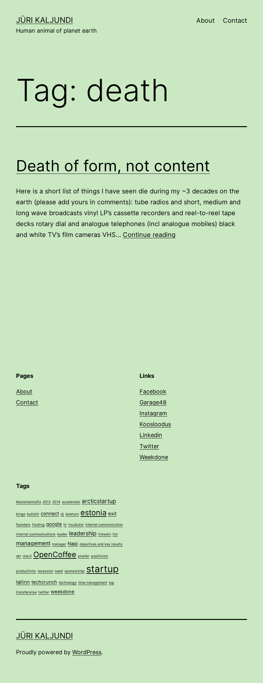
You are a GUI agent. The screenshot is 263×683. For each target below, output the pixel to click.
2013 (47, 502)
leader (62, 534)
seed (59, 571)
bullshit (33, 514)
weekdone (62, 592)
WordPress (86, 652)
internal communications (35, 534)
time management (92, 583)
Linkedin (151, 435)
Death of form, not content (113, 165)
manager (59, 544)
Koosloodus (155, 424)
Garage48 (153, 402)
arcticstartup (99, 501)
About (205, 20)
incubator (76, 525)
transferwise (26, 592)
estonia (93, 512)
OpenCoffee (54, 554)
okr (18, 556)
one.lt (27, 556)
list (115, 534)
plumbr (83, 556)
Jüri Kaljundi (44, 20)
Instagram (153, 413)
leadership (83, 533)
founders (23, 525)
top (111, 583)
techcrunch (44, 582)
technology (68, 583)
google (54, 524)
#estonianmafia (28, 502)
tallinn (23, 582)
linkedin (104, 534)
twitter (43, 592)
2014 (56, 502)
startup (102, 568)
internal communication (104, 525)
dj (62, 514)
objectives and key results (101, 544)
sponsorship (74, 571)
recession (45, 571)
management (33, 543)
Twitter (149, 446)
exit (112, 513)
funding (38, 525)
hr (65, 525)
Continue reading (149, 235)
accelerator (71, 502)
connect (50, 513)
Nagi (73, 544)
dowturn (72, 514)
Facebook (153, 391)
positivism (99, 556)
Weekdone (154, 457)
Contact (235, 20)
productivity (26, 571)
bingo (20, 514)
